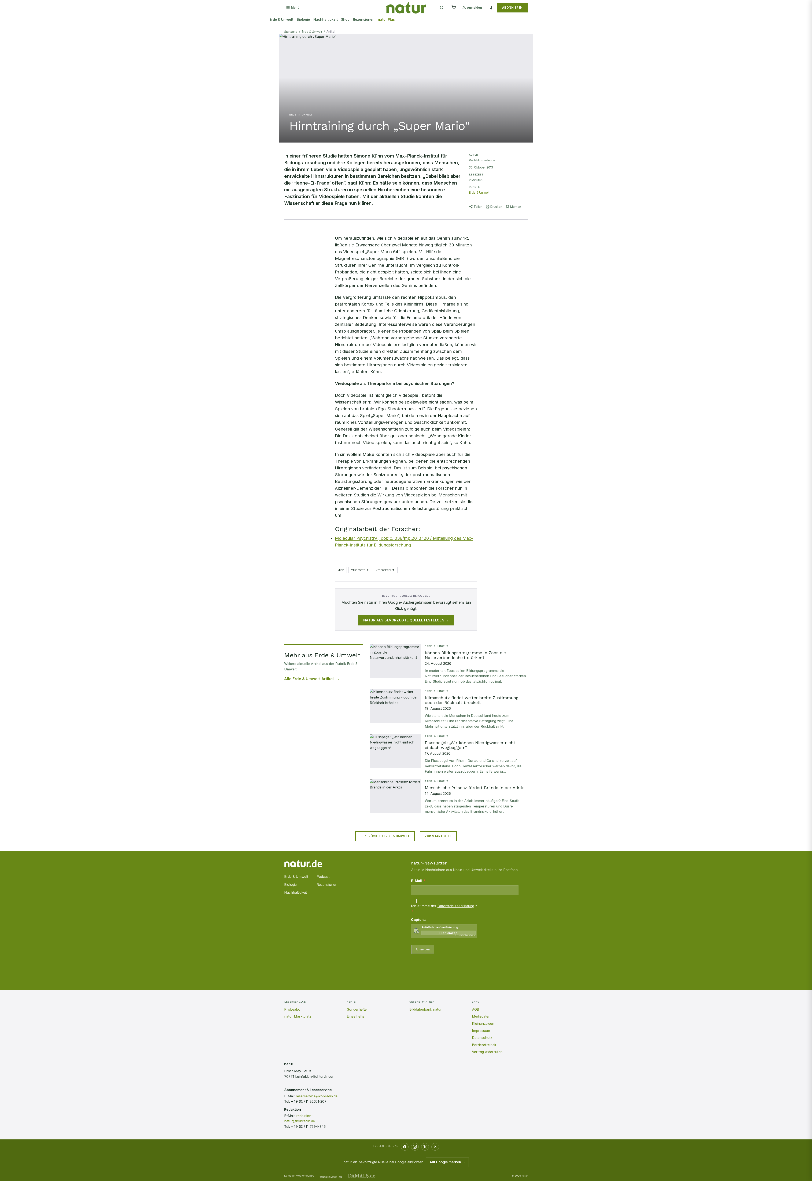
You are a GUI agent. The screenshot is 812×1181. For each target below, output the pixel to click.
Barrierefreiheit (484, 1045)
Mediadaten (481, 1016)
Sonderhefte (357, 1009)
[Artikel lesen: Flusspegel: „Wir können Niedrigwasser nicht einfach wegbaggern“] (449, 754)
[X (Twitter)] (425, 1147)
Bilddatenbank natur (425, 1009)
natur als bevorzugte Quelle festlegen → (406, 620)
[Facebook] (405, 1147)
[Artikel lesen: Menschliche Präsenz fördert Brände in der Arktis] (449, 796)
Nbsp (341, 570)
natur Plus (386, 19)
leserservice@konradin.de (316, 1096)
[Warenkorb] (454, 8)
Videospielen (385, 570)
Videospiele (360, 570)
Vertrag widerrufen (487, 1052)
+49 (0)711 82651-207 (308, 1101)
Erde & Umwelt (281, 19)
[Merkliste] (490, 8)
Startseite (290, 31)
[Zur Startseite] (406, 8)
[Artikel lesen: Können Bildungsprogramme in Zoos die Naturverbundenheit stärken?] (449, 664)
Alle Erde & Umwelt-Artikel (309, 679)
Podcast (323, 876)
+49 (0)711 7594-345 (308, 1126)
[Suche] (442, 8)
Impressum (481, 1031)
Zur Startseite (438, 836)
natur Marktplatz (297, 1016)
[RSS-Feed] (435, 1147)
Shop (345, 19)
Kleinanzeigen (483, 1023)
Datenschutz (482, 1038)
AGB (475, 1009)
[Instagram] (415, 1147)
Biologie (303, 19)
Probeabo (292, 1009)
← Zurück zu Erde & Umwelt (385, 836)
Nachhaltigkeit (325, 19)
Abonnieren (512, 7)
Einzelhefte (355, 1016)
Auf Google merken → (447, 1162)
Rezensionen (363, 19)
